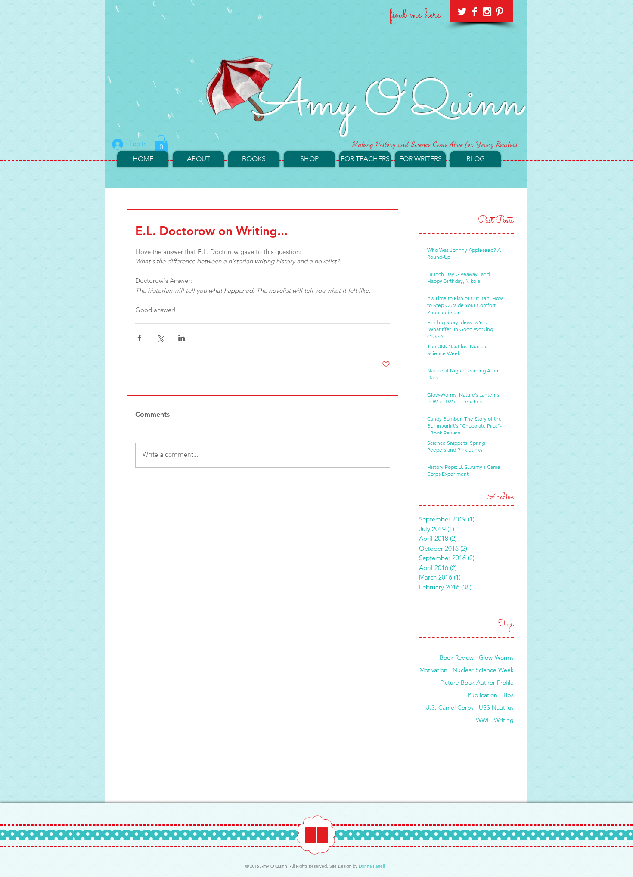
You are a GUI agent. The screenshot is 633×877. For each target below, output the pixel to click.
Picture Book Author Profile (477, 682)
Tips (508, 695)
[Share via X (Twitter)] (160, 338)
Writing (504, 720)
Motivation (433, 670)
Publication (482, 695)
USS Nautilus (496, 707)
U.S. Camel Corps (449, 707)
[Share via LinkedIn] (181, 338)
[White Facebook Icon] (475, 12)
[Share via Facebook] (139, 338)
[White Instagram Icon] (487, 12)
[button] (161, 144)
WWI (482, 720)
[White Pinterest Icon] (499, 12)
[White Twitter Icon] (462, 12)
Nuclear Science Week (483, 670)
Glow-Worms (496, 657)
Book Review (457, 657)
